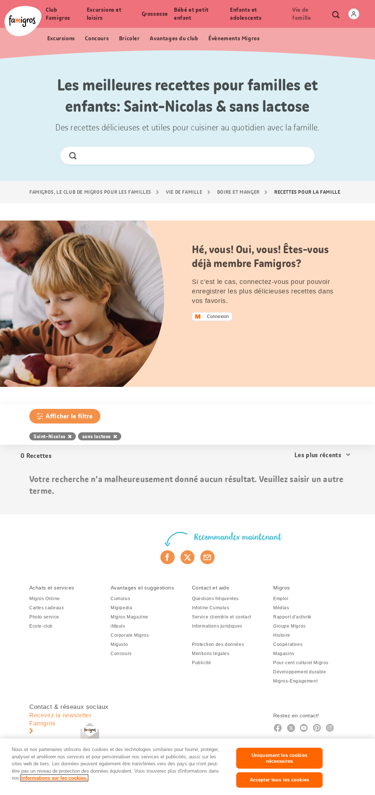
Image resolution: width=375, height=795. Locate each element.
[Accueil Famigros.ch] (22, 21)
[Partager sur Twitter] (188, 557)
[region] (187, 767)
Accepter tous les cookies (279, 780)
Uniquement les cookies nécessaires (279, 758)
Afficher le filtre (69, 416)
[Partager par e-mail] (207, 557)
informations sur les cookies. (54, 778)
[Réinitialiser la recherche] (302, 155)
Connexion (218, 316)
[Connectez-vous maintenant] (353, 13)
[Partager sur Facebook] (167, 557)
